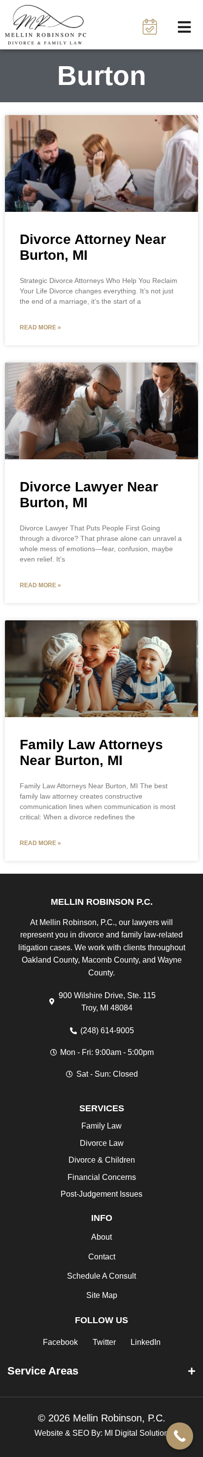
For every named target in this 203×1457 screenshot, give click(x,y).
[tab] (101, 1371)
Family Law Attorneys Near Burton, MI (91, 752)
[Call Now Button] (179, 1436)
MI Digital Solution (136, 1433)
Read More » (40, 327)
